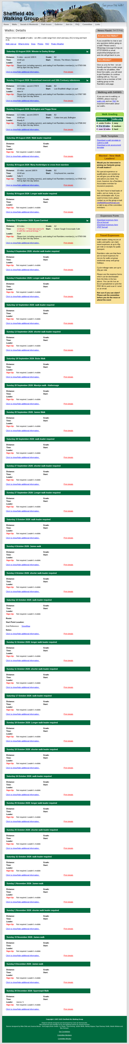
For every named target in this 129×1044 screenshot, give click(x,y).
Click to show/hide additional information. (23, 72)
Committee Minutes (64, 1039)
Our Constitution (64, 1032)
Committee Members (64, 1035)
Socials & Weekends (29, 24)
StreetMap (26, 626)
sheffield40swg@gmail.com (108, 203)
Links (97, 24)
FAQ (77, 24)
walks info (101, 101)
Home (6, 24)
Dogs (33, 44)
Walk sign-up (11, 44)
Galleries (58, 24)
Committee (87, 24)
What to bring (23, 44)
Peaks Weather (57, 44)
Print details (68, 72)
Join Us (69, 24)
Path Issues (46, 24)
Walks (14, 24)
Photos (40, 44)
